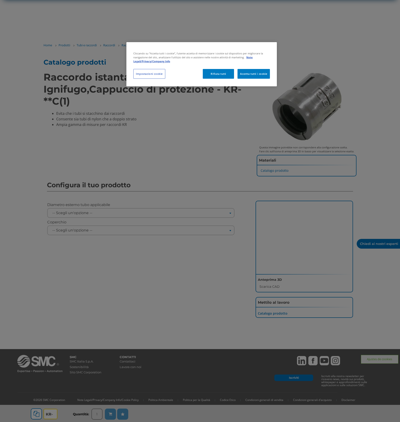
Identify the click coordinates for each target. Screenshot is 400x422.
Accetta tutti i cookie (253, 73)
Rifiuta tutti (218, 73)
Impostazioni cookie (149, 73)
